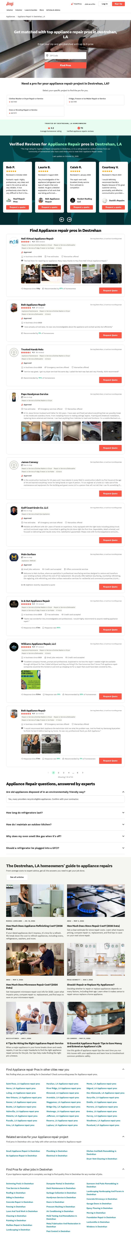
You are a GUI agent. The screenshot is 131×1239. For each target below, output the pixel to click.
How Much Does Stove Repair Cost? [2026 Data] (93, 925)
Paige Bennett (73, 980)
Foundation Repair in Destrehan (101, 1217)
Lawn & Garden (31, 10)
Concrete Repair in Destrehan (19, 1202)
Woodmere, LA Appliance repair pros (103, 1120)
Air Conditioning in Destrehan (59, 1211)
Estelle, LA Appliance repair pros (102, 1102)
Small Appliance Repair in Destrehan (23, 1151)
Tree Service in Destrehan (17, 1188)
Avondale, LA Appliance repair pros (62, 1097)
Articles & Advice (53, 10)
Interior (10, 10)
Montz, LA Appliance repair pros (101, 1083)
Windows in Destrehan (97, 1226)
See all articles (17, 877)
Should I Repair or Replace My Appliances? (90, 984)
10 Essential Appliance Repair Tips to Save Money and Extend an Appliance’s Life (94, 1045)
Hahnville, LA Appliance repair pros (22, 1111)
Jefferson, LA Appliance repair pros (62, 1116)
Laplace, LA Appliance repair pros (62, 1125)
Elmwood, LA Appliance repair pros (62, 1093)
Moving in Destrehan (96, 1212)
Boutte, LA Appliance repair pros (21, 1106)
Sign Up (118, 3)
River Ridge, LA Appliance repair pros (63, 1088)
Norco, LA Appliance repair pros (21, 1088)
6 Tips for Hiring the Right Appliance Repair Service (34, 1043)
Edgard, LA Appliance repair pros (102, 1088)
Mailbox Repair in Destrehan (19, 1225)
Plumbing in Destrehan (56, 1151)
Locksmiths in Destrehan (98, 1222)
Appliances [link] (10, 16)
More (42, 10)
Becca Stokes (12, 1038)
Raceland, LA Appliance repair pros (103, 1125)
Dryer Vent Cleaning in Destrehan (102, 1158)
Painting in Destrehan (16, 1220)
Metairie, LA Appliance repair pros (21, 1116)
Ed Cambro (72, 1038)
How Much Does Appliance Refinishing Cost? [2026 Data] (34, 927)
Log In (105, 3)
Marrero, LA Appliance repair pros (102, 1106)
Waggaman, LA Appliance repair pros (63, 1102)
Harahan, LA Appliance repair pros (62, 1083)
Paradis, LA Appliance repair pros (21, 1120)
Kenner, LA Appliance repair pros (21, 1102)
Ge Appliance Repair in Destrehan (21, 1155)
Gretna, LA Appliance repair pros (102, 1111)
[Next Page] (82, 772)
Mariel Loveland (14, 921)
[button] (30, 273)
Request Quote (110, 290)
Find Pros (65, 65)
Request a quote (17, 207)
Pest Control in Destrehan (58, 1231)
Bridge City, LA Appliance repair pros (63, 1106)
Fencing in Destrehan (15, 1206)
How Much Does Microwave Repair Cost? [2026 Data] (32, 986)
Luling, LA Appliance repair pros (21, 1093)
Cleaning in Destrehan (16, 1216)
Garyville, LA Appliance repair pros (103, 1097)
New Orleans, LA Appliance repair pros (24, 1097)
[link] (8, 200)
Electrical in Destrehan (56, 1155)
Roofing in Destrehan (15, 1192)
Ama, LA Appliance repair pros (20, 1125)
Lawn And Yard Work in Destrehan (22, 1211)
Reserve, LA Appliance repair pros (62, 1120)
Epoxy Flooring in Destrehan (100, 1208)
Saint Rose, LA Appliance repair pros (23, 1083)
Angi (69, 921)
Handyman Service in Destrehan (61, 1197)
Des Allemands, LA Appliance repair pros (105, 1093)
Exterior (18, 10)
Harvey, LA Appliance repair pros (102, 1116)
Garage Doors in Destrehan (99, 1203)
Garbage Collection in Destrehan (61, 1192)
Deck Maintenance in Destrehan (60, 1188)
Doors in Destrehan (55, 1202)
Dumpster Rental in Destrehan (60, 1183)
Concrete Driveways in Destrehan (102, 1199)
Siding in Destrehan (15, 1197)
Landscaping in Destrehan (18, 1229)
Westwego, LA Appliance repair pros (63, 1111)
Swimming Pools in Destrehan (20, 1183)
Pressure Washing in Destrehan (60, 1206)
